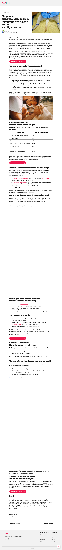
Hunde (45, 92)
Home (27, 2)
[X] (12, 517)
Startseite (12, 37)
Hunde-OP (42, 534)
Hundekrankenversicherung (19, 182)
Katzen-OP (42, 539)
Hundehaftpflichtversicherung (20, 178)
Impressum (54, 537)
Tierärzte (27, 48)
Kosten (50, 45)
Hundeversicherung (14, 56)
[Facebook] (10, 517)
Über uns (58, 2)
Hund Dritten (45, 178)
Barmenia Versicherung (17, 198)
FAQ (45, 2)
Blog (41, 2)
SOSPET (45, 483)
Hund (46, 503)
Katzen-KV (42, 541)
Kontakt (53, 541)
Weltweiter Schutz (16, 324)
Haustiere (35, 94)
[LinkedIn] (14, 517)
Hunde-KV (42, 537)
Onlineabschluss (33, 2)
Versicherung (21, 186)
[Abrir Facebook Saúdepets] (5, 539)
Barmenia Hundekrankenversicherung (37, 502)
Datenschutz (54, 534)
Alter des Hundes (33, 348)
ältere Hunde (14, 356)
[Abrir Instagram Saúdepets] (8, 539)
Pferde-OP (42, 544)
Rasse (26, 348)
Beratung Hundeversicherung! (18, 61)
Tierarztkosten (24, 304)
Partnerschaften (51, 2)
